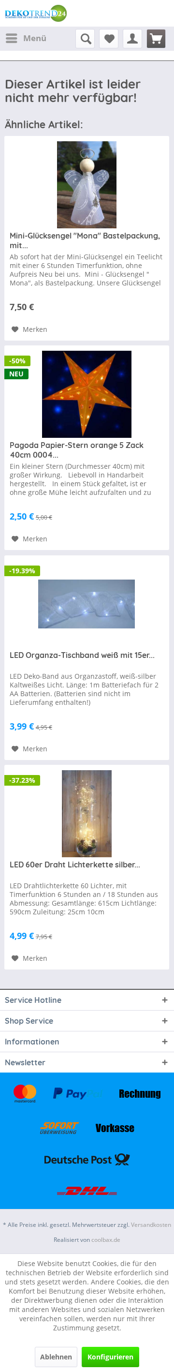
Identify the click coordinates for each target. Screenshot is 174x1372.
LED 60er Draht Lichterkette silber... (75, 864)
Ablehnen (56, 1356)
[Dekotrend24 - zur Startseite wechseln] (36, 13)
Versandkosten (151, 1225)
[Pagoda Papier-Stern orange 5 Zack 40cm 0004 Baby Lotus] (87, 394)
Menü (34, 38)
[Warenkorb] (156, 38)
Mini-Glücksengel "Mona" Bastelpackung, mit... (85, 240)
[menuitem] (25, 38)
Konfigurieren (110, 1356)
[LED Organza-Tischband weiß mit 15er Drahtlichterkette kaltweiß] (87, 604)
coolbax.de (105, 1240)
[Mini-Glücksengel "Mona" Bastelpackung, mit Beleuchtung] (87, 184)
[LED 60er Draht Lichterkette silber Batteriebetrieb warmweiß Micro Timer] (87, 813)
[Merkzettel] (108, 38)
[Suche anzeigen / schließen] (85, 38)
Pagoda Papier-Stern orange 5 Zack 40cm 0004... (77, 450)
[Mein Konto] (132, 38)
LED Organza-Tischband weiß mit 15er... (82, 655)
